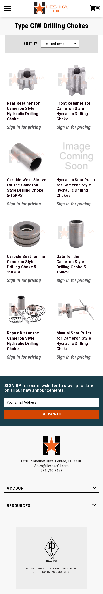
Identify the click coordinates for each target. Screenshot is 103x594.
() (97, 8)
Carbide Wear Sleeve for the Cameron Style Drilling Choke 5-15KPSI (26, 188)
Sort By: (31, 44)
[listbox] (60, 44)
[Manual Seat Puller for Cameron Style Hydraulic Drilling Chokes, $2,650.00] (76, 309)
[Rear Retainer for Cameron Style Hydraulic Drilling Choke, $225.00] (27, 79)
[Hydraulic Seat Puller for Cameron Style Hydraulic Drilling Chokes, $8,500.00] (76, 156)
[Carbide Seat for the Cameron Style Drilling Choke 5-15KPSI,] (27, 232)
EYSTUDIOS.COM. (60, 572)
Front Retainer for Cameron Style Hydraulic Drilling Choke (74, 111)
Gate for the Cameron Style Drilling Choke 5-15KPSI (72, 264)
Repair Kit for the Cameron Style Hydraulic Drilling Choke (23, 341)
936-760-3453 (51, 471)
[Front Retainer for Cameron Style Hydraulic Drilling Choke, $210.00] (76, 79)
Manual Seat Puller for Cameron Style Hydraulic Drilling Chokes (74, 341)
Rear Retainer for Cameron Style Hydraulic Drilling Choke (23, 111)
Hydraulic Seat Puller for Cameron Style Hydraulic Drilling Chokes (76, 188)
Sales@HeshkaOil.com (51, 466)
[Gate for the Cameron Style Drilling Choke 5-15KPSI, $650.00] (76, 232)
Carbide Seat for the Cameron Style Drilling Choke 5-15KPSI (26, 264)
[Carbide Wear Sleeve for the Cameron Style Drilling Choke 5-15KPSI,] (27, 156)
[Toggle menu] (10, 8)
